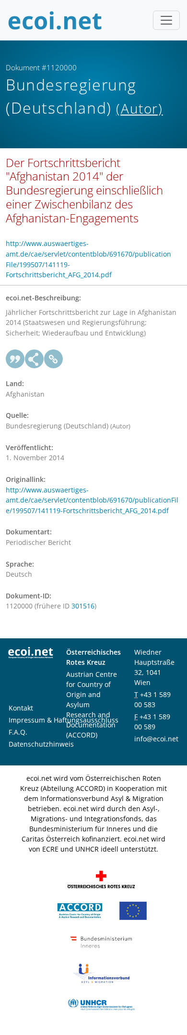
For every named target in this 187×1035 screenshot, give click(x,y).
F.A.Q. (18, 732)
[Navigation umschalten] (166, 20)
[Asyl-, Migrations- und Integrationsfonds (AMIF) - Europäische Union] (133, 910)
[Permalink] (53, 359)
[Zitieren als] (15, 359)
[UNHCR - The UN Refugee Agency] (101, 1004)
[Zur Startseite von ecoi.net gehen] (55, 20)
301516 (82, 605)
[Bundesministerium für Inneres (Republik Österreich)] (101, 941)
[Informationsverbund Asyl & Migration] (101, 972)
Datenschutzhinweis (41, 744)
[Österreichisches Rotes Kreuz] (101, 878)
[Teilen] (34, 359)
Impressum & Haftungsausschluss (63, 719)
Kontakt (21, 707)
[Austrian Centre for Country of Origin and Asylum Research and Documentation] (80, 910)
